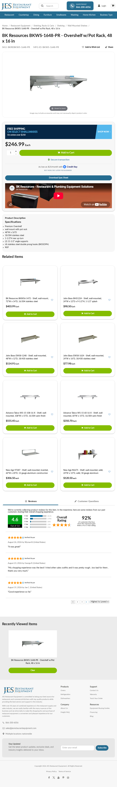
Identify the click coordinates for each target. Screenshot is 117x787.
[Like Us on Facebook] (49, 778)
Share (110, 47)
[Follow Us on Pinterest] (63, 778)
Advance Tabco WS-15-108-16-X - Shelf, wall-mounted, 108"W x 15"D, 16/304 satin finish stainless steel (26, 416)
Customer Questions (88, 501)
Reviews (32, 501)
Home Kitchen (89, 15)
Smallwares (61, 15)
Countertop (24, 15)
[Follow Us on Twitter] (53, 778)
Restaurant (9, 15)
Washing (74, 15)
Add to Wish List (92, 47)
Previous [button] (5, 652)
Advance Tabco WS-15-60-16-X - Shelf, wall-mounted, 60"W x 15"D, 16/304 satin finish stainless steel (83, 416)
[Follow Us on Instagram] (68, 778)
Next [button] (112, 652)
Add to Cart (67, 152)
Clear (33, 670)
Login (101, 6)
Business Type (106, 15)
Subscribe (102, 748)
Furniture (48, 15)
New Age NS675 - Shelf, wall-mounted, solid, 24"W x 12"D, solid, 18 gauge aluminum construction (83, 473)
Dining (36, 15)
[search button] (42, 6)
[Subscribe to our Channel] (58, 778)
